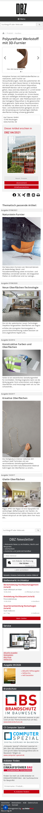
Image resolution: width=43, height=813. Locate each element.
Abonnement (21, 183)
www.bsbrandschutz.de (13, 722)
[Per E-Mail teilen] (33, 195)
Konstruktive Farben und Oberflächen (16, 346)
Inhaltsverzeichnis (21, 187)
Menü (22, 19)
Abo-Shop (7, 657)
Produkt (10, 33)
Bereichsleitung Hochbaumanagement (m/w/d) (21, 585)
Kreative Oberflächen (14, 398)
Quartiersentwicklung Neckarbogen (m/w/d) (20, 607)
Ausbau (18, 33)
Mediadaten (8, 655)
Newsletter (5, 803)
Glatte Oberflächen (13, 479)
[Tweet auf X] (19, 196)
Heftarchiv (8, 659)
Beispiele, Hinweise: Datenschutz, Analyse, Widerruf (21, 575)
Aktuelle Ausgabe (10, 653)
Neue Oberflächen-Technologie (20, 287)
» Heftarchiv (26, 673)
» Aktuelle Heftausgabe (30, 671)
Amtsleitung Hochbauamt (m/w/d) (19, 596)
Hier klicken (24, 563)
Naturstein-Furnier (13, 214)
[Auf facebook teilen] (14, 196)
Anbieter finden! (22, 792)
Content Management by (11, 808)
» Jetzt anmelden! (21, 570)
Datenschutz (33, 803)
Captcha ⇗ (30, 566)
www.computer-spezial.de (14, 755)
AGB (24, 803)
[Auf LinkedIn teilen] (28, 196)
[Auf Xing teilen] (24, 196)
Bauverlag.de (6, 811)
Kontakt (15, 805)
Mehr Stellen (21, 618)
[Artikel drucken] (38, 195)
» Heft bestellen (27, 675)
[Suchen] (39, 24)
